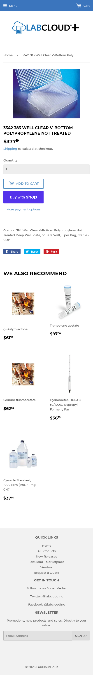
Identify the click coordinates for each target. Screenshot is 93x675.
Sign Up (81, 636)
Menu (13, 5)
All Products (46, 551)
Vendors (46, 567)
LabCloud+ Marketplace (46, 562)
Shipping (10, 148)
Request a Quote (46, 572)
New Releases (46, 556)
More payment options (24, 209)
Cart (86, 5)
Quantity (10, 160)
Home (8, 55)
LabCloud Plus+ (48, 667)
